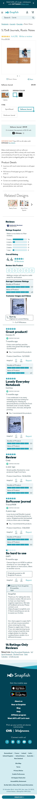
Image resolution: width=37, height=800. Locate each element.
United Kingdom (8, 756)
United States (20, 756)
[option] (5, 97)
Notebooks (4, 24)
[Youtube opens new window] (25, 741)
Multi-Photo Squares (24, 209)
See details (11, 143)
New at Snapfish (18, 704)
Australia (30, 756)
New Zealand (18, 758)
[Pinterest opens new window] (19, 741)
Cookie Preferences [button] (18, 774)
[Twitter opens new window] (31, 741)
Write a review (25, 36)
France (17, 753)
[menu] (30, 79)
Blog (18, 708)
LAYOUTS (4, 91)
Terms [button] (18, 767)
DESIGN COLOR (19, 91)
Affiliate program (18, 715)
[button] (2, 12)
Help (18, 711)
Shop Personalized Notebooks (20, 652)
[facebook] (8, 741)
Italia (30, 753)
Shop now (22, 4)
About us (18, 701)
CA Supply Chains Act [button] (18, 778)
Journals (12, 24)
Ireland (23, 753)
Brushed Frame (18, 654)
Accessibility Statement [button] (18, 781)
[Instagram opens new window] (14, 741)
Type (3, 105)
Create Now (18, 797)
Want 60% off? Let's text (18, 718)
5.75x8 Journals (14, 656)
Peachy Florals (13, 208)
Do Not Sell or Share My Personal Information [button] (18, 785)
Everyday (20, 24)
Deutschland (8, 753)
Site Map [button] (18, 763)
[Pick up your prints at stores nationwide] (9, 730)
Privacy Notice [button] (18, 770)
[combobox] (18, 18)
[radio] (15, 95)
